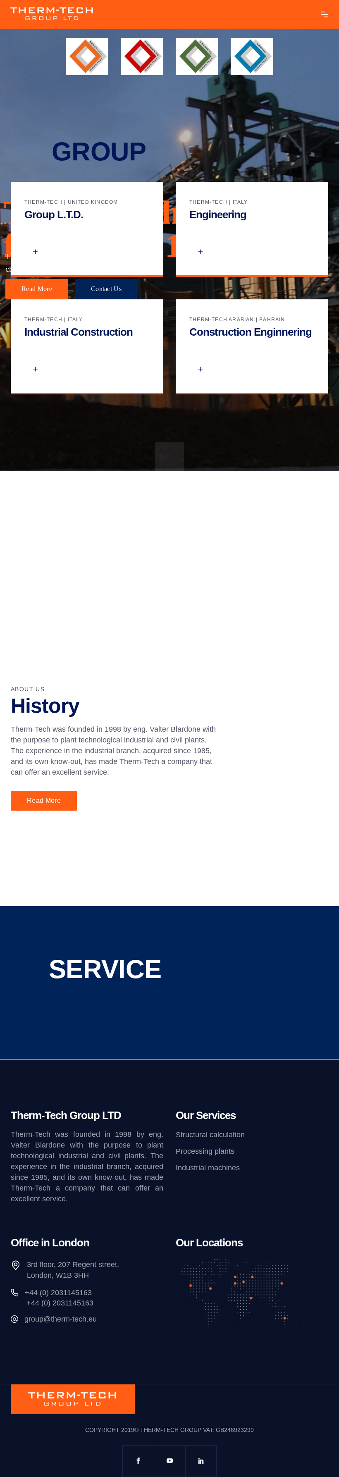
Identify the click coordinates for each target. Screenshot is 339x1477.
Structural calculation (210, 1135)
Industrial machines (208, 1168)
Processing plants (205, 1151)
